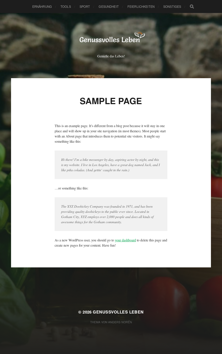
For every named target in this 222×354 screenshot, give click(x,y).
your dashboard (125, 240)
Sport (85, 6)
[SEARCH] (192, 6)
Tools (65, 6)
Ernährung (42, 6)
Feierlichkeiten (141, 6)
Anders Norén (120, 322)
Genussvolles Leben (118, 312)
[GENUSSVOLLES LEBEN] (111, 38)
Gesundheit (109, 6)
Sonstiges (172, 6)
